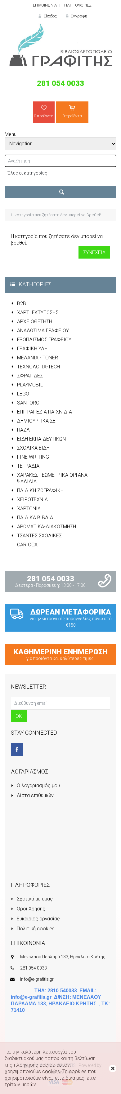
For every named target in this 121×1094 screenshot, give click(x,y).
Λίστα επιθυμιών (35, 795)
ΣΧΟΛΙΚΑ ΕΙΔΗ (33, 448)
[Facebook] (17, 749)
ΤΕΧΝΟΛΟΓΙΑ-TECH (38, 367)
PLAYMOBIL (30, 385)
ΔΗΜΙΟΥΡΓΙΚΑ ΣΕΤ (37, 421)
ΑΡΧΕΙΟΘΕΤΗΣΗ (34, 322)
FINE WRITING (33, 457)
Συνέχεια (94, 252)
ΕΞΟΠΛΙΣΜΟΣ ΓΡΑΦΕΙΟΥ (44, 340)
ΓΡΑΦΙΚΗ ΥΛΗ (32, 349)
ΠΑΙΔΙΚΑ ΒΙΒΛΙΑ (35, 518)
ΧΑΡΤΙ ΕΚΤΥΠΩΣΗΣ (37, 313)
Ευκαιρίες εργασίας (38, 919)
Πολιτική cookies (35, 929)
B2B (21, 303)
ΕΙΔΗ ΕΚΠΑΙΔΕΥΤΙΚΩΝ (41, 439)
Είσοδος (49, 16)
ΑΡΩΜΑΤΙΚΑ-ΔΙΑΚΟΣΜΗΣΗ (46, 527)
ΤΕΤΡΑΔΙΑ (28, 466)
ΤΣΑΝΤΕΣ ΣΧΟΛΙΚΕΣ (39, 536)
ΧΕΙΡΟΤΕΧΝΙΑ (32, 500)
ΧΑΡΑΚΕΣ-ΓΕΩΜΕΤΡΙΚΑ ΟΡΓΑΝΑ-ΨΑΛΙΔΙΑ (53, 478)
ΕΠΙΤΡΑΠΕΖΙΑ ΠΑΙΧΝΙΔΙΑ (44, 412)
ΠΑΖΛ (23, 430)
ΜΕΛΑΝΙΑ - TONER (37, 358)
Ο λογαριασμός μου (38, 785)
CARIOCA (27, 545)
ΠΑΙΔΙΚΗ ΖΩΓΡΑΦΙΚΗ (40, 490)
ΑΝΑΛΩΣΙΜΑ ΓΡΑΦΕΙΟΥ (43, 331)
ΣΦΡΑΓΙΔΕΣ (30, 376)
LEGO (23, 394)
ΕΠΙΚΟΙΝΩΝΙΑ (45, 5)
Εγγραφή (78, 16)
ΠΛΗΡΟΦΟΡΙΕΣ (78, 5)
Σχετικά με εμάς (34, 899)
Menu (10, 134)
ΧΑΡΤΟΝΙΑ (29, 509)
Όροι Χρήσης (30, 909)
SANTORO (28, 403)
